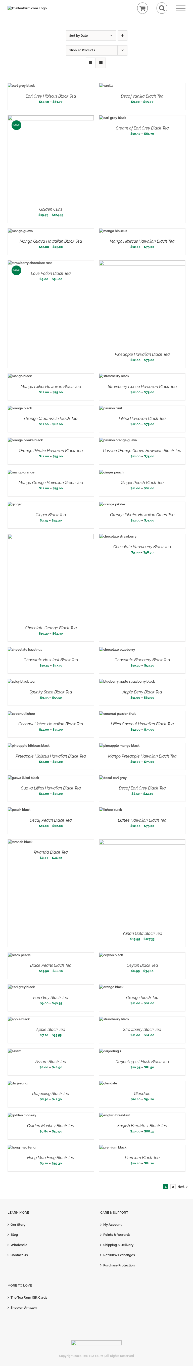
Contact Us (19, 1255)
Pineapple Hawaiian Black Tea (142, 354)
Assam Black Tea (50, 1061)
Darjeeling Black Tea (50, 1093)
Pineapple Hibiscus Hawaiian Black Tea (51, 756)
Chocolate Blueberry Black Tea (142, 659)
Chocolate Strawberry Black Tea (142, 546)
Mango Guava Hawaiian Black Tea (51, 241)
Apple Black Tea (50, 1029)
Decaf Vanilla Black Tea (142, 96)
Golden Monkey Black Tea (50, 1125)
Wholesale (19, 1245)
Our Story (18, 1224)
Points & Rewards (116, 1235)
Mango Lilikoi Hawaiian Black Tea (51, 386)
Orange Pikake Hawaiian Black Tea (51, 450)
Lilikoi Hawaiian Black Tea (142, 418)
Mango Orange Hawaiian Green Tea (51, 482)
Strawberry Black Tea (142, 1029)
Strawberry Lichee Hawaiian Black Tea (142, 386)
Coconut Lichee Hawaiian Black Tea (50, 724)
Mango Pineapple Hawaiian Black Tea (142, 756)
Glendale (142, 1093)
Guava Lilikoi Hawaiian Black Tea (51, 788)
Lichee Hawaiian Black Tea (142, 820)
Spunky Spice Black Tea (50, 692)
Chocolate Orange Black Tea (51, 628)
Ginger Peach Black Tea (142, 482)
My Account (112, 1224)
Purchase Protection (119, 1265)
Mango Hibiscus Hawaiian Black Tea (142, 241)
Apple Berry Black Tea (142, 692)
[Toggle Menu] (180, 8)
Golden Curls (50, 209)
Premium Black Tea (142, 1157)
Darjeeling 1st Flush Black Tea (142, 1061)
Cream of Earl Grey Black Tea (142, 128)
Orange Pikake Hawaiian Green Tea (142, 514)
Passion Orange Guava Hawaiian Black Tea (142, 450)
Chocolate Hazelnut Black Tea (51, 659)
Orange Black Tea (142, 997)
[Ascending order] (122, 35)
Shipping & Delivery (118, 1245)
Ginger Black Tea (51, 514)
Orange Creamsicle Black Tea (51, 418)
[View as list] (101, 63)
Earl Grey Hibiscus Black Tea (51, 96)
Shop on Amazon (24, 1307)
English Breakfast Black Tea (142, 1125)
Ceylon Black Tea (142, 965)
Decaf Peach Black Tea (51, 820)
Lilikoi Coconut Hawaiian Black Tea (142, 724)
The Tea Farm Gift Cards (29, 1297)
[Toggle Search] (162, 8)
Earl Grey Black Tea (50, 997)
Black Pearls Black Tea (51, 965)
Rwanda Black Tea (51, 852)
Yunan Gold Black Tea (142, 933)
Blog (14, 1235)
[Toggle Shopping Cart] (142, 8)
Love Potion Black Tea (51, 273)
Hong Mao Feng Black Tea (50, 1157)
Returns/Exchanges (119, 1255)
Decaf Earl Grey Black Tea (142, 788)
